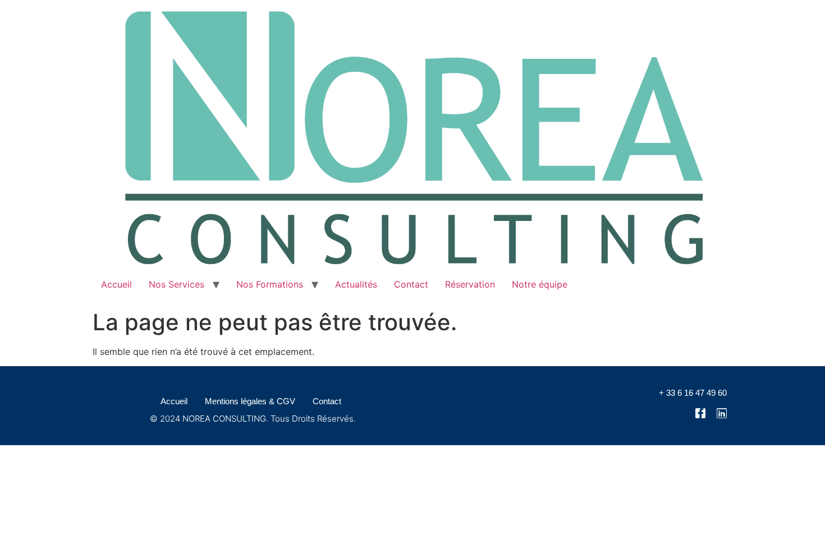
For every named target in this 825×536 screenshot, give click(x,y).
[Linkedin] (722, 413)
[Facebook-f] (700, 413)
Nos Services (176, 284)
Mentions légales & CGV (250, 401)
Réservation (470, 284)
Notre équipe (539, 284)
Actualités (356, 284)
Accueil (116, 284)
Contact (411, 284)
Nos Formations (269, 284)
